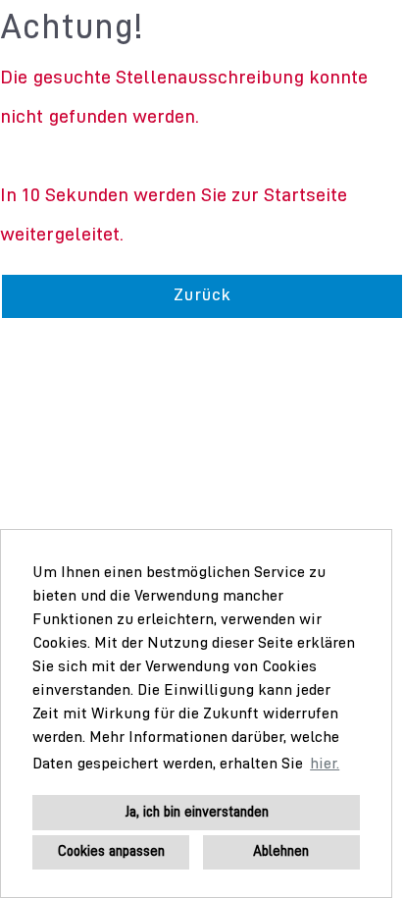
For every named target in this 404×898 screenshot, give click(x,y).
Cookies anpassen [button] (111, 852)
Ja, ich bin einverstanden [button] (197, 812)
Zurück (202, 296)
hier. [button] (324, 764)
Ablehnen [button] (281, 852)
